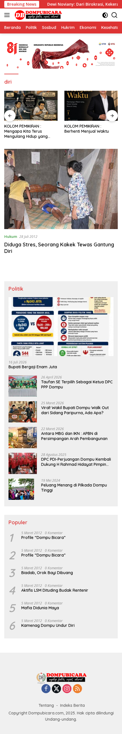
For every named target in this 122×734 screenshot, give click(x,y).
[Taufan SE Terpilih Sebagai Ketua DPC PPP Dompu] (23, 386)
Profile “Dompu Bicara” (43, 537)
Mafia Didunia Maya (40, 607)
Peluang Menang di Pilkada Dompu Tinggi (74, 488)
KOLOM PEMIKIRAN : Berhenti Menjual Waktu (86, 129)
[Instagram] (66, 689)
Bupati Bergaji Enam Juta (33, 366)
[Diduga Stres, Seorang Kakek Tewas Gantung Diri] (61, 189)
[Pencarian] (114, 15)
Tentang (46, 705)
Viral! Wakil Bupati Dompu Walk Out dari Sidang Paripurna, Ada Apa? (75, 410)
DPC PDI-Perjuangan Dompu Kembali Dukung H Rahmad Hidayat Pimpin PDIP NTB (76, 462)
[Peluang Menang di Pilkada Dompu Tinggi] (21, 489)
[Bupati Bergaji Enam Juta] (61, 326)
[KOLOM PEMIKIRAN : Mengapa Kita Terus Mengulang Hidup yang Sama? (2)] (31, 106)
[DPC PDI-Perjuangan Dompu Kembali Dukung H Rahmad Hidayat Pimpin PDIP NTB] (23, 463)
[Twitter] (56, 689)
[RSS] (77, 689)
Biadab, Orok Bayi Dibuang (47, 572)
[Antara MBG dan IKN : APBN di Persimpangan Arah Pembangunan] (23, 437)
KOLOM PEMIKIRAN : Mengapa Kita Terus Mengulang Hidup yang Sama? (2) (26, 131)
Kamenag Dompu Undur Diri (48, 625)
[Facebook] (46, 689)
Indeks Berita (72, 705)
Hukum (10, 236)
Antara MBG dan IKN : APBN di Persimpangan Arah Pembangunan (74, 436)
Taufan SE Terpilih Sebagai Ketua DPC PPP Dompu (77, 384)
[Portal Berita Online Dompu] (37, 15)
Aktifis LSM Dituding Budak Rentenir (54, 590)
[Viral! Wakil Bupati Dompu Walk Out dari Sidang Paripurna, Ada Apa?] (23, 411)
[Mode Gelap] (105, 15)
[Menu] (8, 15)
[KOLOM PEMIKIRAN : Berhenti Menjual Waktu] (91, 106)
